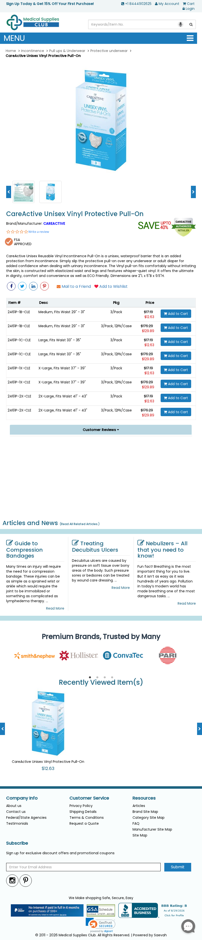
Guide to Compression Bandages (24, 550)
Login (190, 8)
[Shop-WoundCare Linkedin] (33, 286)
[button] (171, 479)
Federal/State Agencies (26, 817)
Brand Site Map (145, 811)
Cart (191, 3)
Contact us (16, 811)
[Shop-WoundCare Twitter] (22, 286)
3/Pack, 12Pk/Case (116, 326)
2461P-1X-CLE (19, 368)
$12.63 (149, 316)
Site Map (140, 835)
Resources (144, 798)
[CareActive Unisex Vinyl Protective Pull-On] (101, 120)
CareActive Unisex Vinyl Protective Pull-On (75, 214)
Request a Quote (84, 823)
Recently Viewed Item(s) (101, 682)
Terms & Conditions (86, 817)
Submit (178, 867)
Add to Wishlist (113, 286)
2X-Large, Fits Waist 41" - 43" (62, 396)
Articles (139, 805)
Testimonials (17, 823)
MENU (14, 38)
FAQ (136, 823)
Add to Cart (177, 313)
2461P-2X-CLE (19, 396)
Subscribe (17, 843)
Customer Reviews (100, 429)
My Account (169, 3)
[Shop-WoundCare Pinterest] (44, 286)
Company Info (22, 798)
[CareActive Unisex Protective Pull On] (23, 191)
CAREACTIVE (54, 223)
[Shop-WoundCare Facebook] (11, 286)
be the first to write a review (101, 511)
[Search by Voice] (181, 24)
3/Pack (116, 311)
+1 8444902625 (138, 3)
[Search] (191, 24)
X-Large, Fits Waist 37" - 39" (62, 368)
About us (13, 805)
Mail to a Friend (76, 286)
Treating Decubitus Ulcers (95, 547)
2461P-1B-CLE (19, 311)
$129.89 (148, 330)
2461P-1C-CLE (19, 340)
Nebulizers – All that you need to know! (162, 550)
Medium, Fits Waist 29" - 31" (61, 311)
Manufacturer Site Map (152, 829)
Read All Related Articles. (79, 524)
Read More (55, 608)
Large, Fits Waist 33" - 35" (59, 340)
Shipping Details (83, 811)
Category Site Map (149, 817)
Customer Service (89, 798)
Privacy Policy (81, 805)
